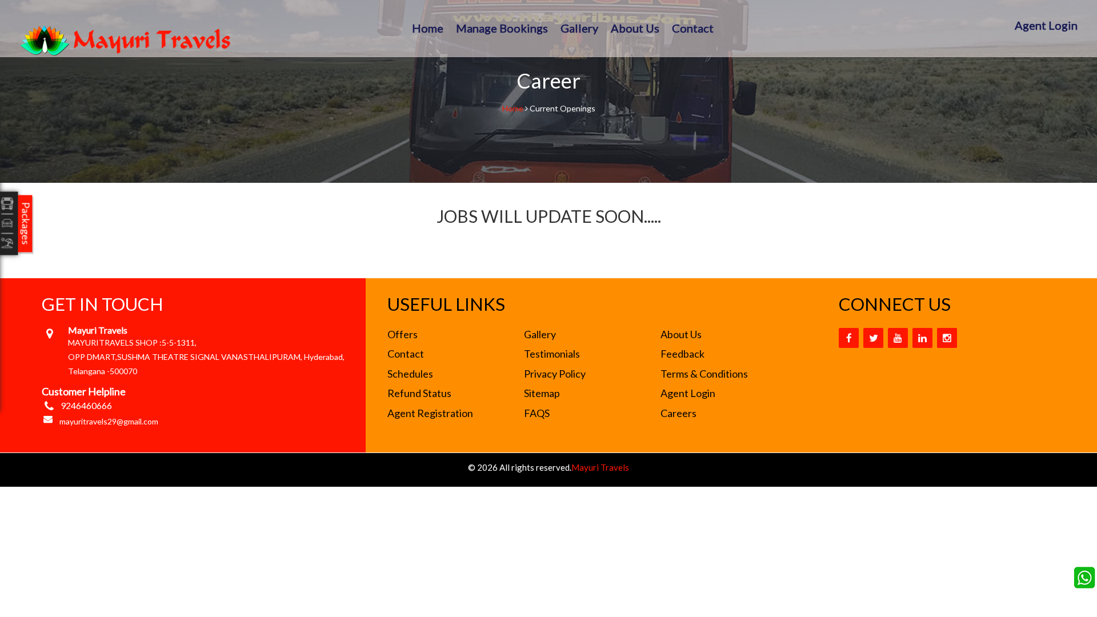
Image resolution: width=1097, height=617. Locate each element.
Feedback (682, 353)
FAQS (537, 413)
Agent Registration (430, 413)
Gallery (579, 28)
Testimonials (552, 353)
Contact (693, 28)
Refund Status (419, 393)
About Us (635, 28)
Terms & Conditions (704, 373)
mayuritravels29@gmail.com (108, 421)
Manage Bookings (502, 28)
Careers (678, 413)
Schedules (410, 373)
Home (427, 28)
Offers (402, 334)
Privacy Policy (555, 373)
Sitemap (542, 393)
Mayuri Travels (600, 467)
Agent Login (1046, 25)
